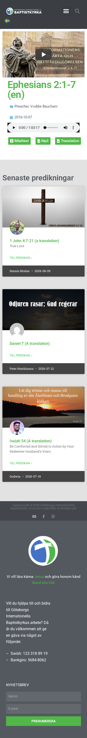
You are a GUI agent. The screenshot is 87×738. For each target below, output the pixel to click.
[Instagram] (53, 516)
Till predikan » (21, 258)
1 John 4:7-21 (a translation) (34, 241)
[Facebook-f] (43, 516)
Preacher (21, 106)
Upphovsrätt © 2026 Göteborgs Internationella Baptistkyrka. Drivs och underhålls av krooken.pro (43, 506)
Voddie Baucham (44, 106)
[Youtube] (34, 516)
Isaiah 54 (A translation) (31, 441)
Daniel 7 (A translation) (30, 343)
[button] (66, 11)
